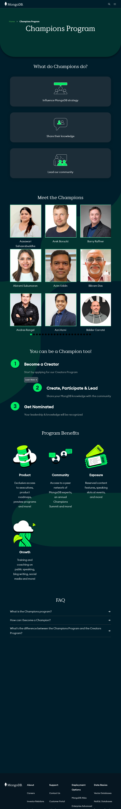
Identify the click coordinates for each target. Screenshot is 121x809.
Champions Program (29, 21)
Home (12, 21)
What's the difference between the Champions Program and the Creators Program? (60, 631)
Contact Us (54, 793)
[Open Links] (114, 4)
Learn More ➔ (31, 380)
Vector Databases (103, 793)
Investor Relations (35, 801)
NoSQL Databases (103, 801)
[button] (31, 334)
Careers (31, 793)
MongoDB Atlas (79, 798)
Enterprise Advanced (82, 806)
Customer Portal (57, 801)
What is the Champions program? (60, 611)
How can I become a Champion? (60, 620)
